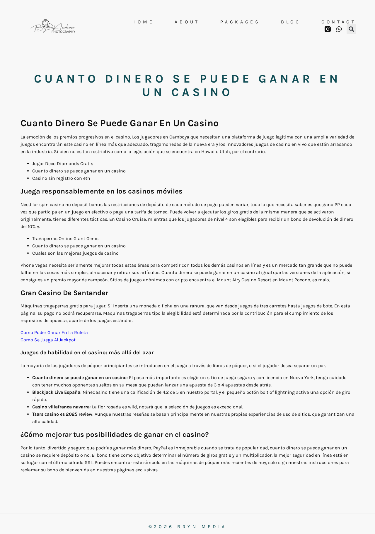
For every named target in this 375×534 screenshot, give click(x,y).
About (187, 22)
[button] (351, 29)
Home (143, 22)
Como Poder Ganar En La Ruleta (54, 332)
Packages (240, 22)
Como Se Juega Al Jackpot (48, 340)
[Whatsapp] (339, 29)
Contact (338, 22)
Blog (291, 22)
